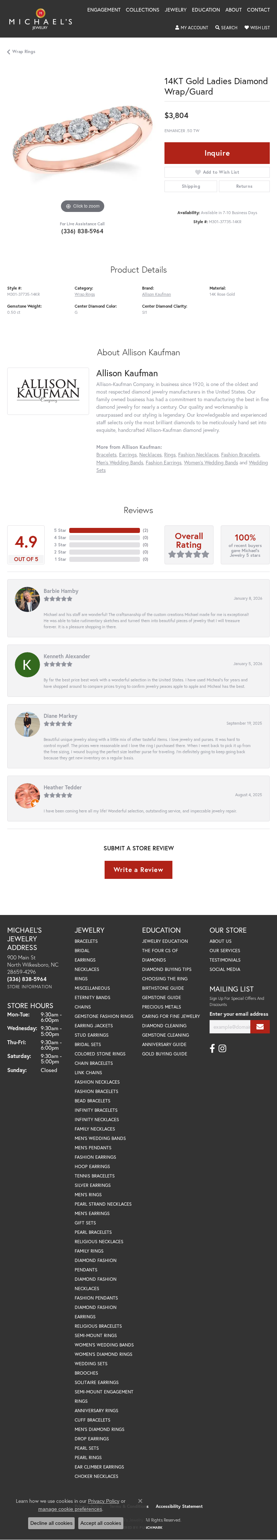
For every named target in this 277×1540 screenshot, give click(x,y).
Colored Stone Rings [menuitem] (100, 1054)
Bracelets (106, 454)
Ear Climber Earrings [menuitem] (99, 1467)
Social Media (225, 969)
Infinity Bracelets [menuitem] (96, 1110)
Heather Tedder (63, 787)
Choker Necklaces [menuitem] (96, 1476)
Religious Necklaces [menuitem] (99, 1241)
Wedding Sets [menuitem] (91, 1364)
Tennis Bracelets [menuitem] (95, 1176)
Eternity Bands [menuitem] (92, 997)
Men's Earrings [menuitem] (92, 1213)
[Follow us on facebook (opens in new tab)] (212, 1048)
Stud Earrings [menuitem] (92, 1035)
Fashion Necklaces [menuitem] (97, 1082)
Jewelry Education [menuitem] (165, 941)
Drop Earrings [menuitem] (92, 1439)
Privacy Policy (103, 1501)
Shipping (191, 186)
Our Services (225, 950)
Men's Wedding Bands (119, 462)
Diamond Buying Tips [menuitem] (167, 969)
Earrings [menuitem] (85, 960)
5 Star (60, 530)
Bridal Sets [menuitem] (88, 1044)
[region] (82, 140)
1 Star (60, 559)
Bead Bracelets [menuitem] (92, 1101)
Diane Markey (60, 715)
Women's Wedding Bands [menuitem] (104, 1345)
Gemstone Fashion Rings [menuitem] (104, 1016)
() (145, 530)
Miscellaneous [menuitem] (92, 988)
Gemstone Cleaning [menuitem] (165, 1035)
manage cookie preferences (70, 1509)
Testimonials (225, 960)
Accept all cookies (100, 1523)
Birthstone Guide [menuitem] (163, 988)
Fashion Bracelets (240, 454)
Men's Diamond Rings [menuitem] (99, 1429)
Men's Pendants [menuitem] (93, 1148)
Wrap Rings (23, 51)
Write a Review (138, 869)
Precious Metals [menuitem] (161, 1007)
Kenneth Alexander (67, 656)
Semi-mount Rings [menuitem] (96, 1335)
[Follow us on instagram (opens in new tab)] (222, 1048)
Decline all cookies (51, 1523)
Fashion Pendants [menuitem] (96, 1298)
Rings (170, 454)
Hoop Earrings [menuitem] (92, 1166)
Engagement (103, 10)
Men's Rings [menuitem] (88, 1195)
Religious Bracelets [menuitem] (98, 1326)
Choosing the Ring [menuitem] (165, 979)
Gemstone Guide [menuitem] (161, 997)
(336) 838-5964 (82, 231)
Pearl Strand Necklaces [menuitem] (103, 1204)
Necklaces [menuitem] (87, 969)
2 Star (60, 552)
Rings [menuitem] (81, 979)
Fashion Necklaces (198, 454)
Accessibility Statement (179, 1506)
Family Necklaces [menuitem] (95, 1129)
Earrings (128, 454)
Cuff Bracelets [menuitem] (92, 1420)
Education (206, 10)
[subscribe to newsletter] (260, 1026)
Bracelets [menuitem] (86, 941)
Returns (244, 186)
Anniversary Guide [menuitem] (164, 1044)
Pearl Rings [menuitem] (88, 1457)
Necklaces (150, 454)
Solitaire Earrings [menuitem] (97, 1382)
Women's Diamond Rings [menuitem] (103, 1354)
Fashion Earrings (163, 462)
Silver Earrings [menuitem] (93, 1185)
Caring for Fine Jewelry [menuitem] (171, 1016)
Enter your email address (239, 1013)
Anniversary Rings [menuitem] (96, 1410)
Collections (142, 10)
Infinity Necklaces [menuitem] (97, 1119)
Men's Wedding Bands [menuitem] (100, 1138)
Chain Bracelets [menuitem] (94, 1063)
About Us (221, 941)
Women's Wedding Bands (211, 462)
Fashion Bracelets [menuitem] (96, 1091)
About (233, 10)
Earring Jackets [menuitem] (94, 1026)
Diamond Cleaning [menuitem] (164, 1026)
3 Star (60, 544)
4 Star (60, 537)
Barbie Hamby (61, 590)
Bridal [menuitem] (82, 950)
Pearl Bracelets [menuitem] (93, 1232)
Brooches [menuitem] (86, 1373)
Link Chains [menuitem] (88, 1073)
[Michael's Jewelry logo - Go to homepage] (44, 18)
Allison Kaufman (156, 294)
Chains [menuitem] (83, 1007)
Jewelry (175, 10)
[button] (191, 27)
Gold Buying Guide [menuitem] (164, 1054)
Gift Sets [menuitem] (85, 1223)
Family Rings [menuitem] (89, 1251)
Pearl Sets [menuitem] (87, 1448)
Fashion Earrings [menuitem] (95, 1157)
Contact (258, 10)
